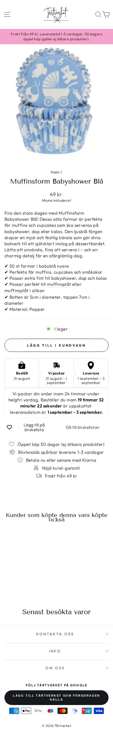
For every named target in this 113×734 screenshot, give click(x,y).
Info (55, 651)
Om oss (55, 668)
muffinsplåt (59, 284)
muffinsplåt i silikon (24, 290)
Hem (55, 172)
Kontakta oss (55, 634)
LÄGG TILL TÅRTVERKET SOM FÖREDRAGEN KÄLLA (56, 697)
